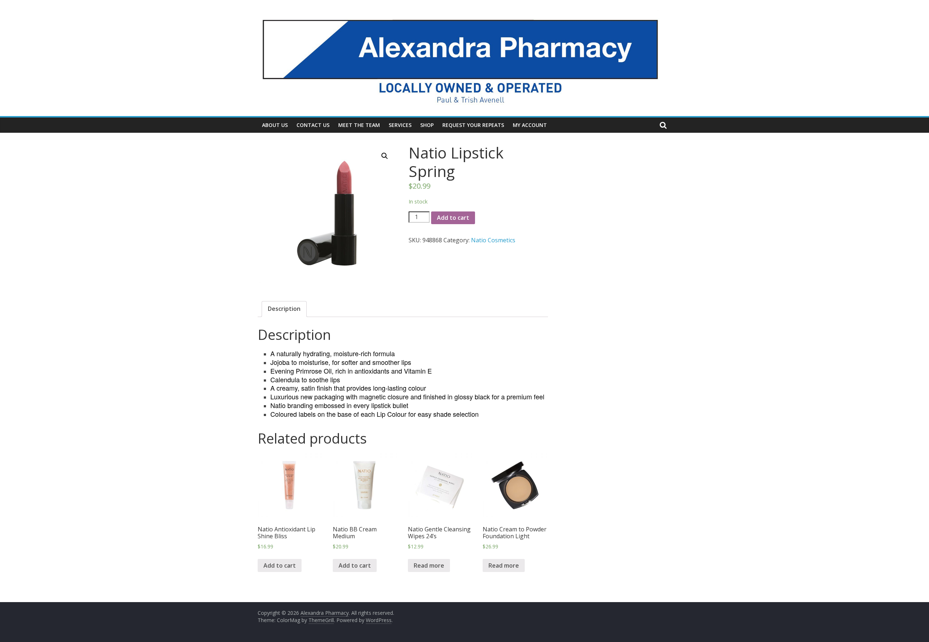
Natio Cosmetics (493, 240)
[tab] (284, 309)
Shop (427, 125)
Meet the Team (359, 125)
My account (530, 125)
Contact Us (313, 125)
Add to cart (453, 218)
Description (284, 309)
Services (400, 125)
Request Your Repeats (473, 125)
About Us (275, 125)
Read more (429, 565)
